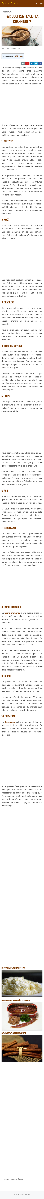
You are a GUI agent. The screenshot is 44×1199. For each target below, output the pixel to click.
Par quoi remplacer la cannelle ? (14, 1033)
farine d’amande (12, 612)
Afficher (18, 56)
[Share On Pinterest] (27, 63)
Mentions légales (17, 1179)
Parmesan (10, 721)
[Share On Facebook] (40, 63)
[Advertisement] (22, 104)
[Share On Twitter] (36, 63)
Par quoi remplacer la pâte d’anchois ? (16, 1000)
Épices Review (25, 1194)
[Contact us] (23, 63)
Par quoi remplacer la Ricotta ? (13, 968)
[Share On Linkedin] (32, 63)
